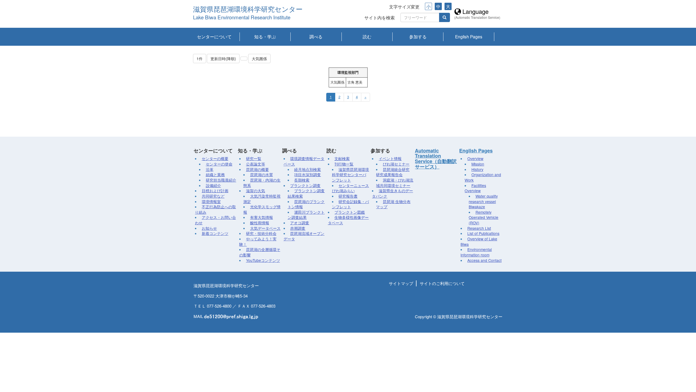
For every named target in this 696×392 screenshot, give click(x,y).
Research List (479, 228)
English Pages (468, 36)
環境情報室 (211, 201)
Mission (477, 164)
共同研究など (213, 196)
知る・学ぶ (265, 36)
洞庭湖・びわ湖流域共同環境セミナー (394, 182)
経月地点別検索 (307, 169)
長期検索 (301, 180)
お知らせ (209, 228)
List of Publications (483, 233)
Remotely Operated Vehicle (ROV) (483, 217)
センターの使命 (219, 164)
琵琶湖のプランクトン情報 (306, 204)
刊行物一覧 (343, 164)
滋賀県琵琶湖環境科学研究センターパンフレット (350, 175)
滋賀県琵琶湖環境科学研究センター (248, 9)
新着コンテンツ (215, 233)
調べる (315, 36)
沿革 (209, 169)
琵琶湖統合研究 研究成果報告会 (392, 172)
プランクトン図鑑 (349, 212)
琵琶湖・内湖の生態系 (262, 182)
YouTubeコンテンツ (263, 260)
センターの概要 (215, 158)
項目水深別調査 (307, 174)
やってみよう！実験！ (257, 241)
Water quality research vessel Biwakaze (483, 201)
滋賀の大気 (255, 190)
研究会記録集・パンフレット (350, 204)
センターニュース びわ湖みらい (350, 188)
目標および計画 (215, 190)
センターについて (214, 36)
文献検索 (342, 158)
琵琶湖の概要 (257, 169)
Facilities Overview (475, 188)
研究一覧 (253, 158)
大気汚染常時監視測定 (262, 198)
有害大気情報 (261, 217)
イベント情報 (390, 158)
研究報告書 (348, 196)
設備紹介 (213, 185)
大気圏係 (259, 58)
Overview (475, 158)
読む (367, 36)
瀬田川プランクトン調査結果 (306, 214)
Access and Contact (484, 260)
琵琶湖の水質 (261, 174)
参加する (418, 36)
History (477, 169)
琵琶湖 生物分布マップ (393, 204)
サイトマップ (401, 283)
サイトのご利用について (442, 283)
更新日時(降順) (223, 58)
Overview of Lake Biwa (479, 241)
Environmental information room (476, 252)
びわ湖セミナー (396, 164)
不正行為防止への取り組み (215, 209)
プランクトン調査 (305, 185)
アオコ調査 (299, 222)
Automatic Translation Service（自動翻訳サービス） (436, 158)
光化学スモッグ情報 (262, 209)
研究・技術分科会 (261, 233)
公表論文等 (255, 164)
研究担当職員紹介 (221, 180)
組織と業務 (215, 174)
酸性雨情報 (259, 222)
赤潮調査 (297, 228)
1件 (200, 58)
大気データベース (265, 228)
